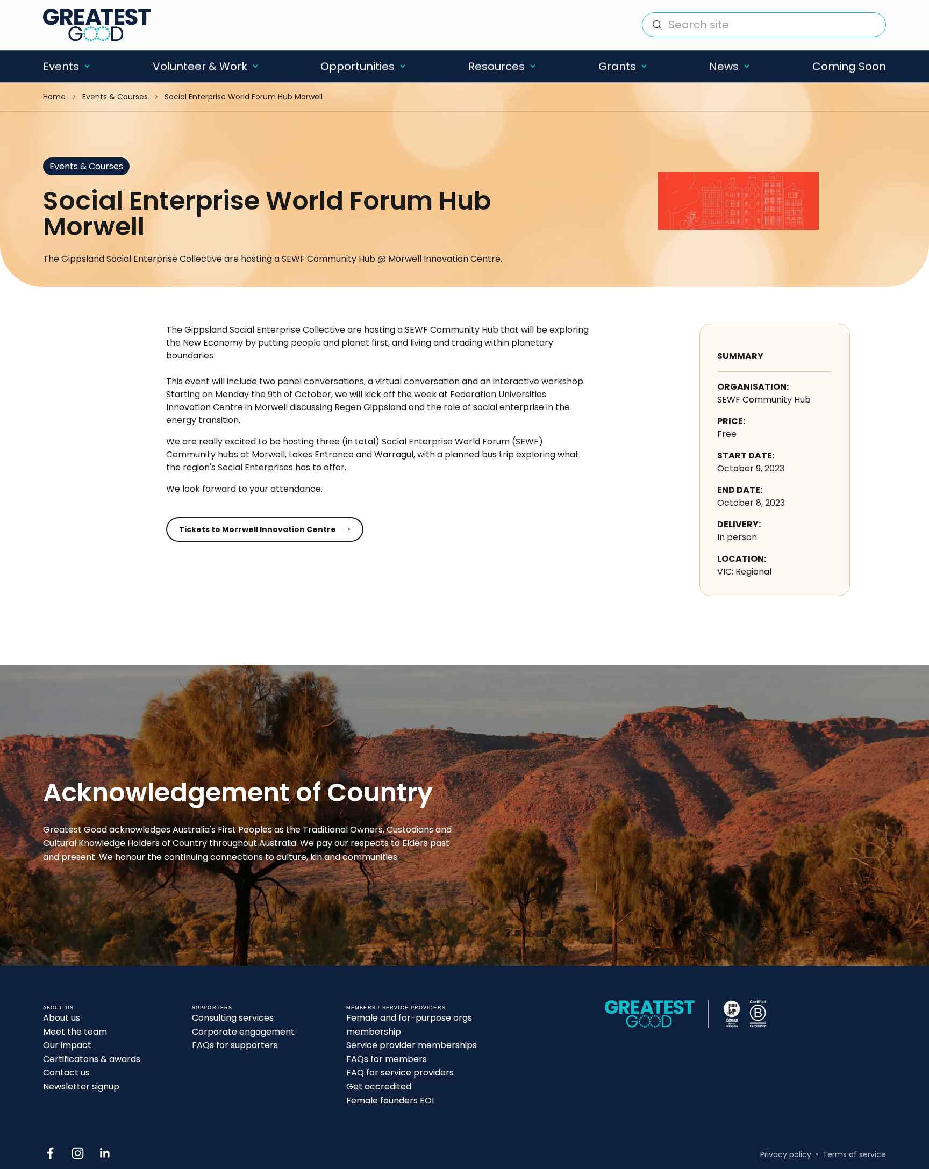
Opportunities (357, 66)
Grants (617, 66)
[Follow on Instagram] (77, 1153)
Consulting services (233, 1018)
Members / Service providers (396, 1007)
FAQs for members (386, 1059)
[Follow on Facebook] (50, 1153)
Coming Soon (849, 66)
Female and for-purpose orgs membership (409, 1025)
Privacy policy (785, 1154)
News (724, 66)
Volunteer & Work (200, 66)
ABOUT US (58, 1007)
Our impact (67, 1045)
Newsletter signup (81, 1086)
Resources (496, 66)
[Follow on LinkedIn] (105, 1153)
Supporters (212, 1007)
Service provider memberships (411, 1045)
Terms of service (854, 1154)
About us (61, 1018)
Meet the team (75, 1031)
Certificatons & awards (91, 1059)
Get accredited (378, 1086)
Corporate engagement (243, 1031)
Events (61, 66)
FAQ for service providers (400, 1072)
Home (54, 96)
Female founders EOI (390, 1100)
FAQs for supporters (235, 1045)
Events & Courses (115, 96)
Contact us (66, 1072)
